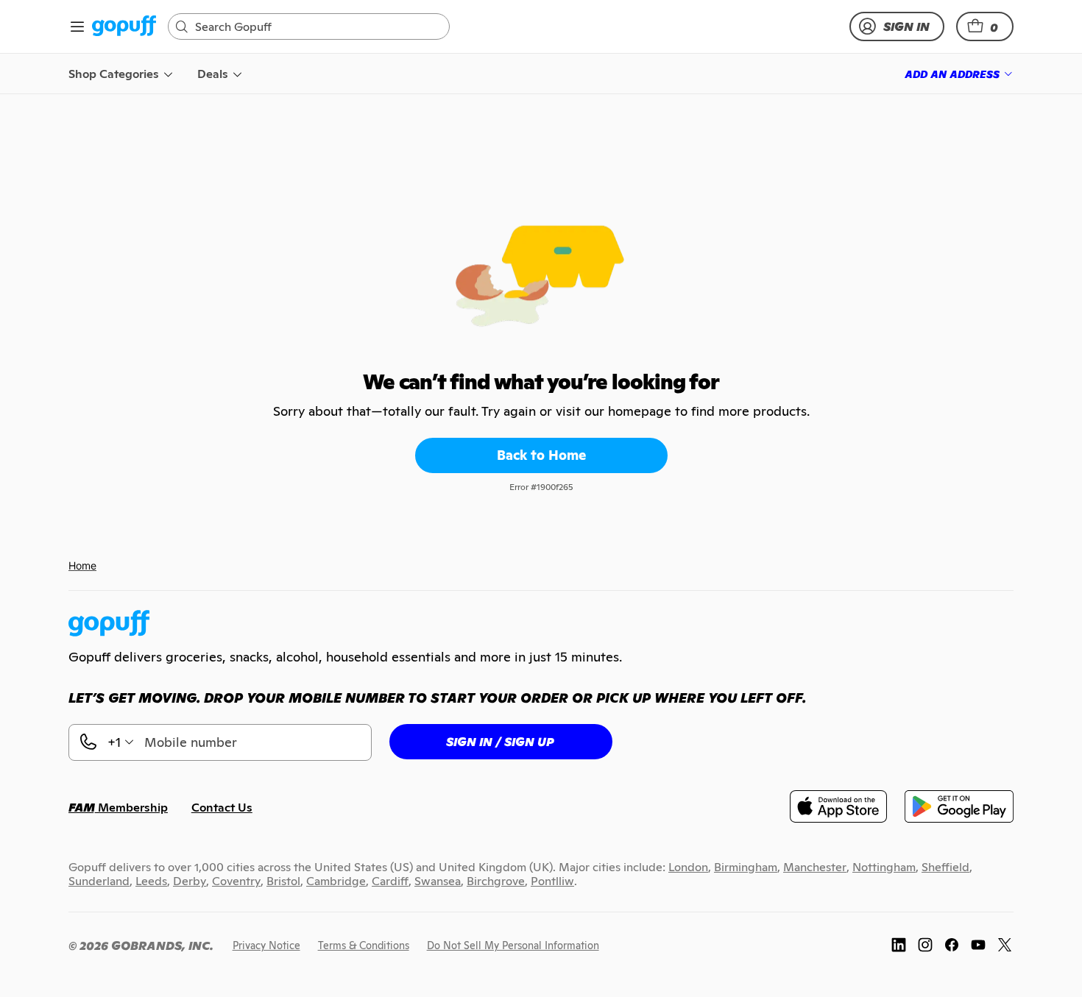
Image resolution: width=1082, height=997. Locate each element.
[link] (124, 26)
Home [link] (82, 565)
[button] (985, 26)
